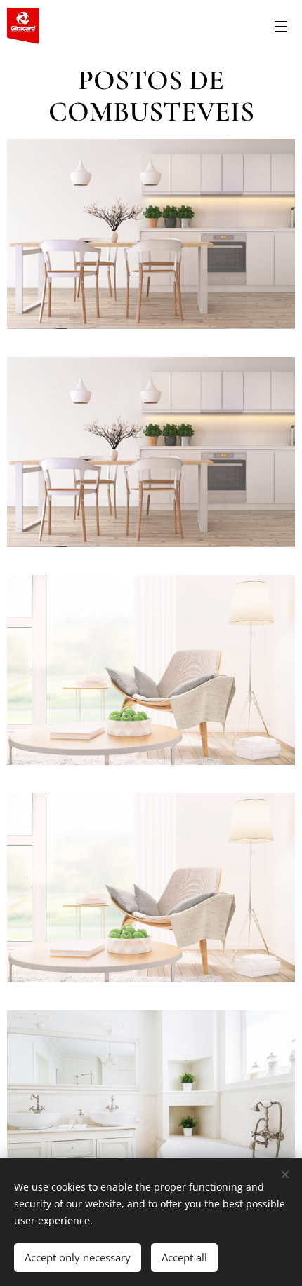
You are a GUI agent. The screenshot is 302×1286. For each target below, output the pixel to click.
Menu (281, 26)
